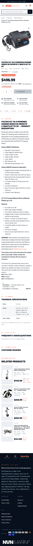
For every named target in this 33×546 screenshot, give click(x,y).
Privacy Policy (5, 522)
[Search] (30, 12)
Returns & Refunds (6, 516)
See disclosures (27, 84)
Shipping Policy (5, 513)
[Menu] (2, 5)
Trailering (9, 18)
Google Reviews (22, 506)
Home (2, 18)
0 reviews (15, 71)
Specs (13, 111)
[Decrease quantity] (3, 91)
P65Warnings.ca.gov (20, 249)
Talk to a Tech (5, 503)
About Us (20, 500)
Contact (20, 503)
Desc (6, 111)
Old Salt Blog (5, 500)
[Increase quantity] (11, 91)
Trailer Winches (18, 18)
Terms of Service (6, 519)
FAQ (20, 111)
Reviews (27, 111)
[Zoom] (28, 28)
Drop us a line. (21, 339)
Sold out (21, 91)
